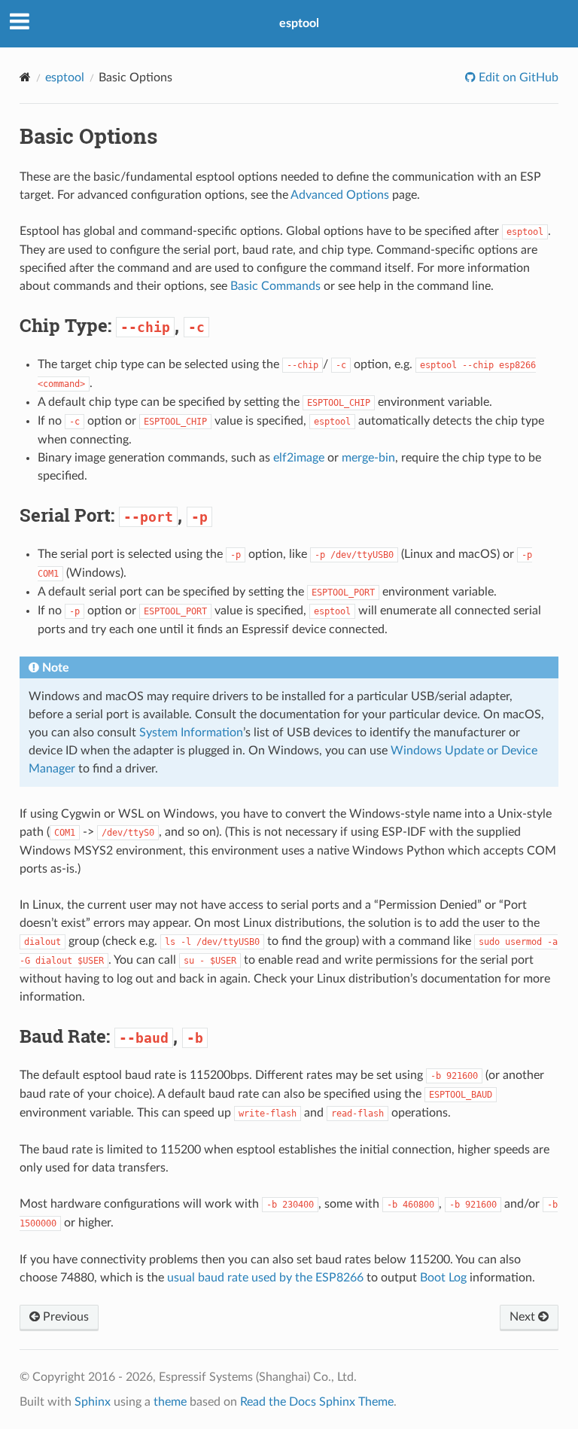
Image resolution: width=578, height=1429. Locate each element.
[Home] (25, 77)
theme (170, 1402)
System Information (191, 733)
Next (524, 1317)
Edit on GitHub (517, 78)
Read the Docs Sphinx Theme (317, 1402)
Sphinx (93, 1402)
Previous (64, 1317)
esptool (299, 23)
